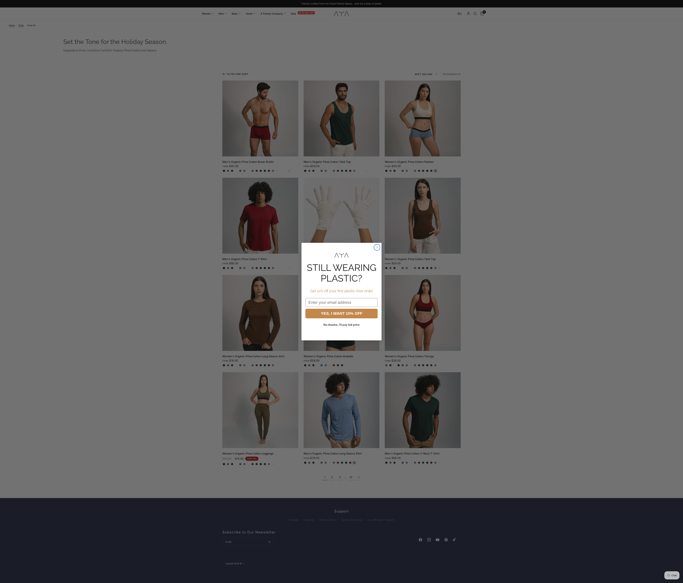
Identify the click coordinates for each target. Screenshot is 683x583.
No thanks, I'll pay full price (342, 324)
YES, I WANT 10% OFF (341, 313)
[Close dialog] (377, 247)
